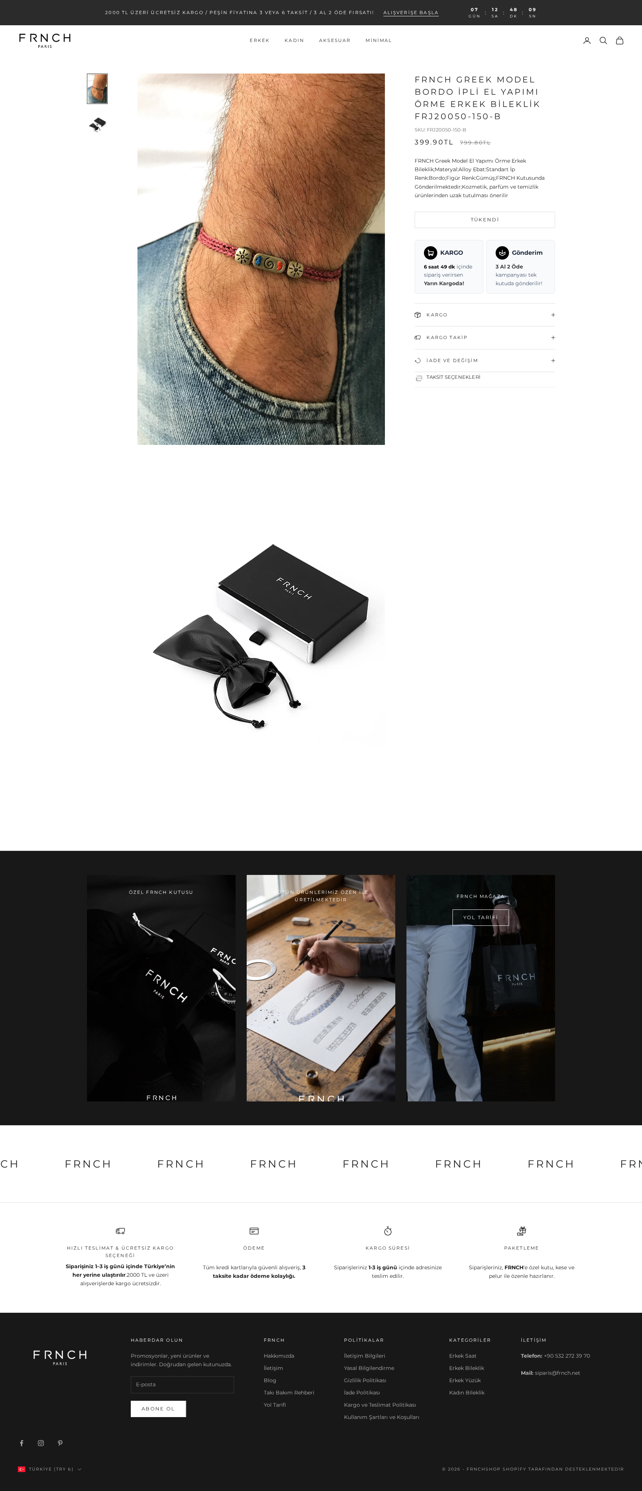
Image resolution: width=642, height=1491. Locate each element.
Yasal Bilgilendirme (369, 1368)
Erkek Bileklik (466, 1368)
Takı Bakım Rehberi (289, 1392)
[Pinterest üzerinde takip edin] (60, 1443)
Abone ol (158, 1409)
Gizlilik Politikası (365, 1380)
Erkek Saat (463, 1355)
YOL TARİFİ (480, 917)
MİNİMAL (379, 40)
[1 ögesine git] (97, 89)
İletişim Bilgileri (364, 1355)
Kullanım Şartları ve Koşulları (381, 1417)
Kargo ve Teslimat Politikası (380, 1405)
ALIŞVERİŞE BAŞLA (411, 12)
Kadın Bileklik (466, 1392)
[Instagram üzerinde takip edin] (41, 1443)
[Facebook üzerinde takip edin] (21, 1443)
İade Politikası (362, 1392)
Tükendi (485, 219)
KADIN (294, 40)
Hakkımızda (279, 1355)
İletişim (273, 1368)
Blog (270, 1380)
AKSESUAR (335, 40)
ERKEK (260, 40)
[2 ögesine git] (97, 125)
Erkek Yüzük (465, 1380)
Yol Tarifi (275, 1405)
